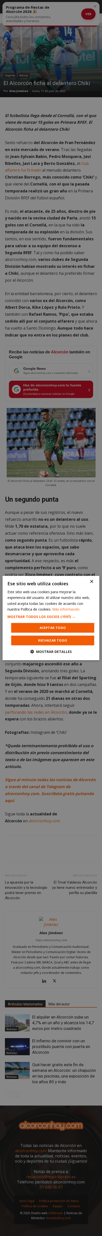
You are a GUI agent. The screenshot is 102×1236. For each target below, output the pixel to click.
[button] (50, 617)
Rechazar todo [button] (52, 640)
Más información (65, 609)
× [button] (91, 582)
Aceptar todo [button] (53, 627)
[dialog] (51, 618)
